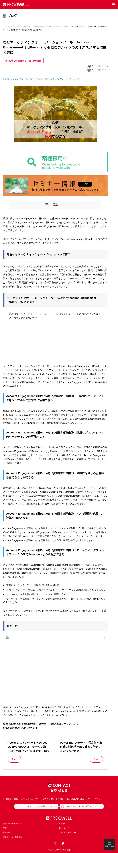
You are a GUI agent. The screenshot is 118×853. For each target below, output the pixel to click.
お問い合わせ (64, 828)
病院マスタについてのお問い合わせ (81, 806)
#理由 (6, 79)
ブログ (5, 828)
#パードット (36, 79)
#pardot (14, 79)
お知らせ (62, 823)
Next (96, 759)
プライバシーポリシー (67, 832)
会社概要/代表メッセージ (12, 823)
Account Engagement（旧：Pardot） (23, 60)
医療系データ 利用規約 (12, 837)
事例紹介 (6, 832)
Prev (14, 759)
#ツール (24, 79)
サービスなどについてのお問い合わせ (36, 806)
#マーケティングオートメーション (62, 79)
